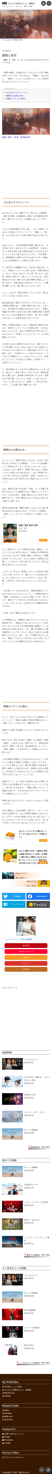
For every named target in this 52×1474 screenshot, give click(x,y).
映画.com (8, 1416)
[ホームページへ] (48, 1470)
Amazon (26, 957)
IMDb (6, 1410)
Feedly (7, 1443)
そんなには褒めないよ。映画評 (21, 3)
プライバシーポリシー (14, 1457)
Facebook (8, 1440)
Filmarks (8, 1413)
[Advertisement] (26, 168)
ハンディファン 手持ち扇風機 (18, 939)
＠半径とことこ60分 (13, 1387)
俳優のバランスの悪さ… (16, 99)
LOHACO (26, 969)
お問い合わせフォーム (14, 1434)
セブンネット (26, 963)
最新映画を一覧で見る (40, 1147)
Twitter (7, 1437)
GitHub (7, 1396)
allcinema (8, 1420)
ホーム (4, 40)
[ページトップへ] (42, 1470)
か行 (9, 40)
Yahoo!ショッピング (26, 951)
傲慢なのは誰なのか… (15, 96)
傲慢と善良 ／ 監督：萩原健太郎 (16, 137)
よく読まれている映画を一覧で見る (34, 1363)
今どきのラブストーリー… (17, 93)
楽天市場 (26, 945)
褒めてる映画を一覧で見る (38, 1255)
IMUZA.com (9, 1393)
